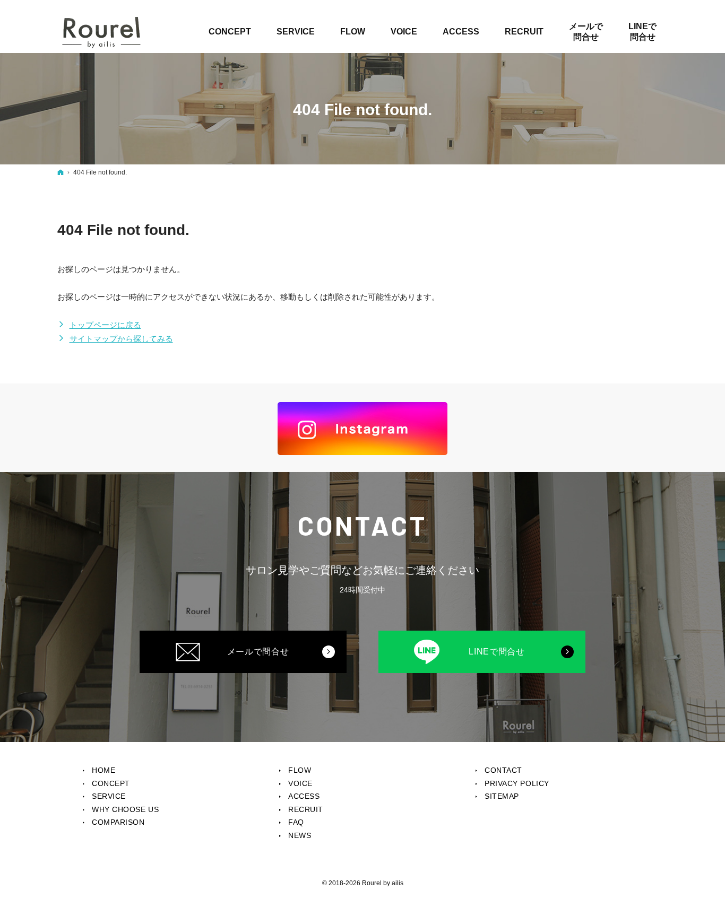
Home (103, 770)
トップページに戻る (105, 324)
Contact (503, 770)
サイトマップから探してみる (121, 338)
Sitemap (502, 796)
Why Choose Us (125, 809)
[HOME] (102, 32)
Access (304, 796)
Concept (111, 783)
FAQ (296, 822)
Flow (299, 770)
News (299, 835)
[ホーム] (60, 172)
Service (109, 796)
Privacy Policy (517, 783)
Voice (300, 783)
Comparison (118, 822)
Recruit (305, 809)
